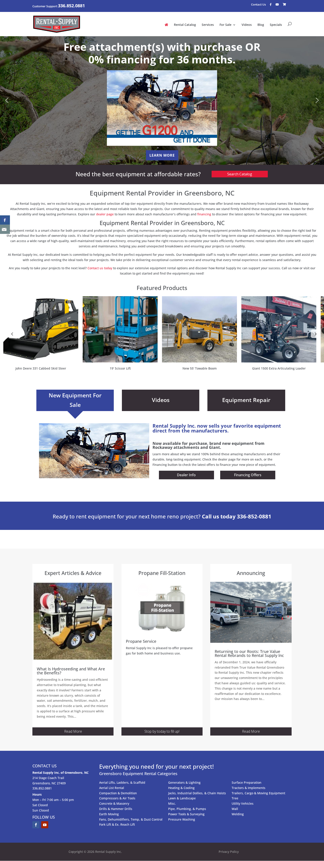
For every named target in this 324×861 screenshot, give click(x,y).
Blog (260, 25)
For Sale (225, 25)
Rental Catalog (185, 25)
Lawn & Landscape (182, 798)
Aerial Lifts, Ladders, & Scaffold (122, 782)
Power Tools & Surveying (186, 814)
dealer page (105, 214)
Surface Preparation (246, 782)
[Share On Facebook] (5, 220)
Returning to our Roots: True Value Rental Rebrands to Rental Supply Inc (249, 653)
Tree (235, 798)
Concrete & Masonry (114, 803)
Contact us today (100, 268)
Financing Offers (247, 474)
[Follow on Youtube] (44, 824)
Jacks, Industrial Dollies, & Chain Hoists (197, 793)
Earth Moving (109, 814)
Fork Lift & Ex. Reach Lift (117, 824)
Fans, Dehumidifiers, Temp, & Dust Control (130, 819)
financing (204, 214)
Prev (12, 333)
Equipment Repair (246, 400)
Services (208, 25)
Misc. (172, 803)
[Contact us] (5, 229)
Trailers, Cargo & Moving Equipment (258, 793)
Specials (276, 25)
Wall (235, 809)
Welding (238, 814)
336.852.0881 (71, 6)
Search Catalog (239, 174)
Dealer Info (186, 474)
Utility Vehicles (242, 803)
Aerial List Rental (111, 788)
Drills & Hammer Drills (115, 809)
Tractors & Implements (248, 788)
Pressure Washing (181, 819)
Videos (247, 25)
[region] (162, 100)
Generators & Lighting (184, 782)
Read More (73, 731)
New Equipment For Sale (75, 399)
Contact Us (258, 5)
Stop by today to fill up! (161, 731)
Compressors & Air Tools (117, 798)
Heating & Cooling (181, 788)
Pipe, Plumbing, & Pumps (187, 809)
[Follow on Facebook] (35, 824)
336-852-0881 (254, 516)
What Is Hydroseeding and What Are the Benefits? (71, 670)
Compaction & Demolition (118, 793)
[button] (6, 100)
